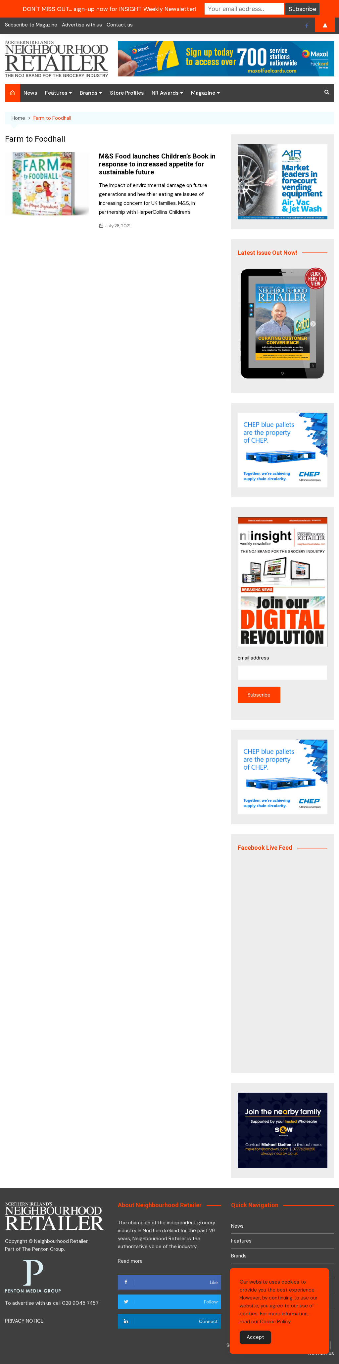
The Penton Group (43, 1249)
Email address (253, 658)
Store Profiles (127, 92)
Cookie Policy (275, 1321)
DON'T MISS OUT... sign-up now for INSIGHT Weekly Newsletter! (109, 9)
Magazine (203, 92)
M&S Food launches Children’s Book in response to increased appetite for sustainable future (157, 164)
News (30, 92)
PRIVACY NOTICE (24, 1321)
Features (56, 92)
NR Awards (165, 92)
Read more (130, 1261)
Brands (88, 92)
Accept (255, 1337)
